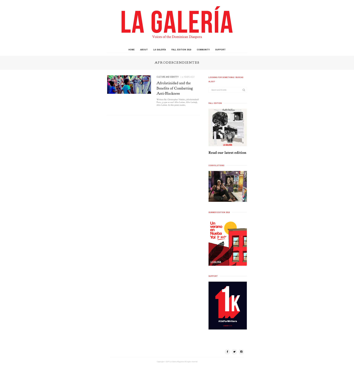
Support (220, 49)
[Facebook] (227, 352)
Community (203, 49)
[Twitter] (234, 352)
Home (131, 49)
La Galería (159, 49)
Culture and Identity (168, 77)
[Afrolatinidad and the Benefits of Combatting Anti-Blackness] (129, 84)
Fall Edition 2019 (181, 49)
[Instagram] (241, 352)
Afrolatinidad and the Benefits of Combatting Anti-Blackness (175, 88)
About (144, 49)
